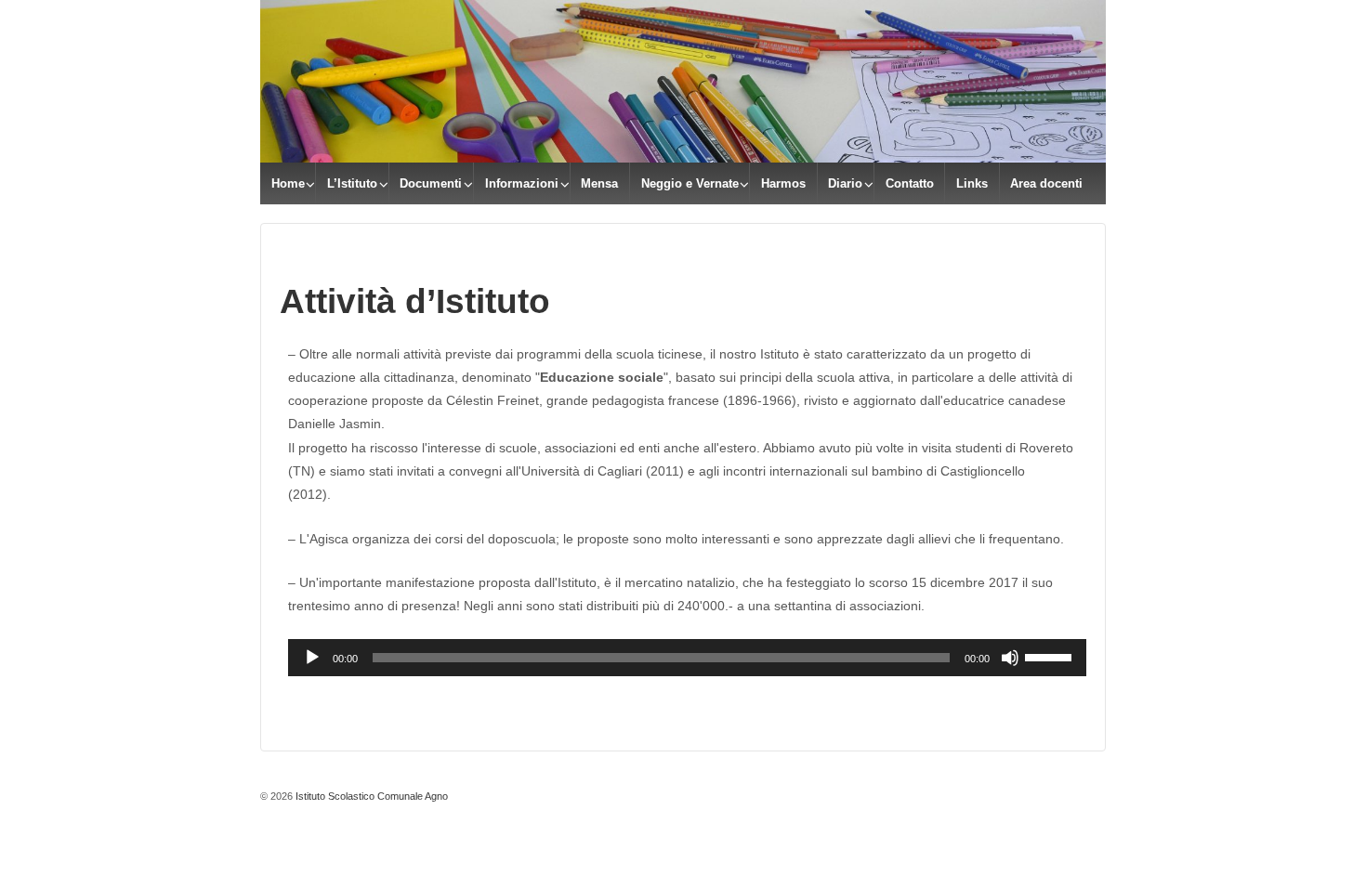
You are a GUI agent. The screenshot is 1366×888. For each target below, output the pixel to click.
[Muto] (1010, 657)
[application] (687, 657)
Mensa (599, 183)
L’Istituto (352, 183)
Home (288, 183)
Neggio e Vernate (690, 183)
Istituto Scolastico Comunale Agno (370, 796)
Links (972, 183)
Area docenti (1046, 183)
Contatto (910, 183)
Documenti (431, 183)
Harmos (783, 183)
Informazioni (521, 183)
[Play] (312, 657)
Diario (845, 183)
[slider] (1051, 656)
